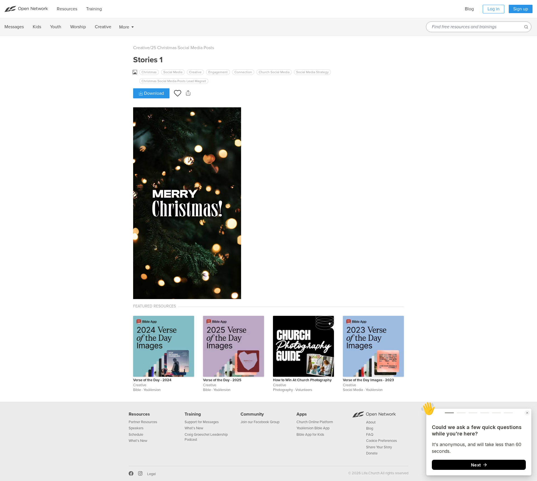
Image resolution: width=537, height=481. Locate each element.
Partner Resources (143, 422)
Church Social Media (274, 72)
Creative (141, 48)
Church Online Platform (314, 422)
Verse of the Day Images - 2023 (368, 380)
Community (252, 414)
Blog (469, 9)
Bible (137, 390)
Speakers (136, 428)
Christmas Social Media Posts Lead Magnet (174, 81)
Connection (243, 72)
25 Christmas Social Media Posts (182, 48)
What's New (138, 441)
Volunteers (303, 390)
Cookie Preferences (381, 441)
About (371, 422)
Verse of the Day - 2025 (222, 380)
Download (153, 93)
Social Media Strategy (312, 72)
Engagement (218, 72)
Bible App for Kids (310, 434)
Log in (493, 9)
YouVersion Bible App (312, 428)
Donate (372, 453)
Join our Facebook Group (260, 422)
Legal (151, 474)
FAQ (369, 434)
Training (193, 414)
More (124, 27)
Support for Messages (202, 422)
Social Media (172, 72)
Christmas (149, 72)
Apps (301, 414)
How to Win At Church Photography (302, 380)
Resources (139, 414)
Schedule (136, 434)
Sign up (520, 9)
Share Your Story (379, 447)
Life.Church (370, 473)
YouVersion (152, 390)
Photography (283, 390)
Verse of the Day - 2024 (152, 380)
